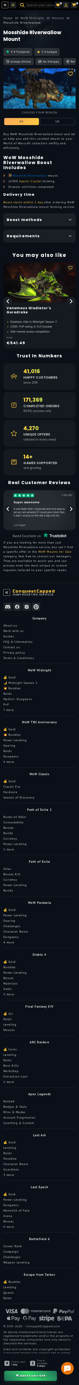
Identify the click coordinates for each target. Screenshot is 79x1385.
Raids (7, 694)
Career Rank (12, 1246)
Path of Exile (39, 862)
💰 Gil (8, 1014)
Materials (10, 983)
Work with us (13, 631)
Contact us (11, 647)
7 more (8, 710)
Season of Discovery (19, 797)
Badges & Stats (15, 1107)
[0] (58, 5)
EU (22, 121)
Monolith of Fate (16, 1210)
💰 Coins (10, 1049)
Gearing (9, 745)
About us (10, 625)
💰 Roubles (12, 1282)
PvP (6, 704)
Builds (8, 833)
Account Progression (19, 1117)
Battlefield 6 (39, 1239)
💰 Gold (9, 677)
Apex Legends (39, 1094)
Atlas (7, 869)
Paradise (10, 1158)
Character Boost (15, 931)
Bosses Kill (11, 874)
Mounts (9, 1030)
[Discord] (7, 607)
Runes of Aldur (15, 817)
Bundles (9, 967)
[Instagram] (26, 607)
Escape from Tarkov (39, 1275)
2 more (8, 849)
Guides (8, 636)
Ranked (9, 1101)
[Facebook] (17, 607)
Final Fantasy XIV (39, 1006)
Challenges (11, 926)
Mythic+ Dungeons (17, 699)
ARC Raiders (39, 1042)
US (57, 121)
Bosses (8, 828)
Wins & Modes (14, 1112)
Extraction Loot (15, 1076)
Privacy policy (14, 652)
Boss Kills (11, 1065)
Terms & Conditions (18, 658)
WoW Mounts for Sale (55, 552)
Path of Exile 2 (39, 810)
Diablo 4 (40, 955)
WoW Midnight (39, 670)
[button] (66, 5)
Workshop (11, 1071)
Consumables (13, 822)
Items (7, 989)
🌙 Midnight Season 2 (20, 683)
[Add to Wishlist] (70, 73)
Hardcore (10, 792)
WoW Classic (39, 774)
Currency (10, 838)
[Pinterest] (36, 607)
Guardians (11, 1169)
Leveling (9, 1024)
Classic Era (11, 787)
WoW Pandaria (39, 903)
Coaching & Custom (18, 1123)
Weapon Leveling (16, 1262)
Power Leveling (15, 740)
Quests (8, 1293)
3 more (8, 994)
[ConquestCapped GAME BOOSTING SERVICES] (6, 592)
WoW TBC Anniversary (39, 722)
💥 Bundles (12, 688)
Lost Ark (39, 1135)
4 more (8, 762)
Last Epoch (39, 1187)
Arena (7, 1216)
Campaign (11, 1251)
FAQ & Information (18, 642)
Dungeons (11, 756)
